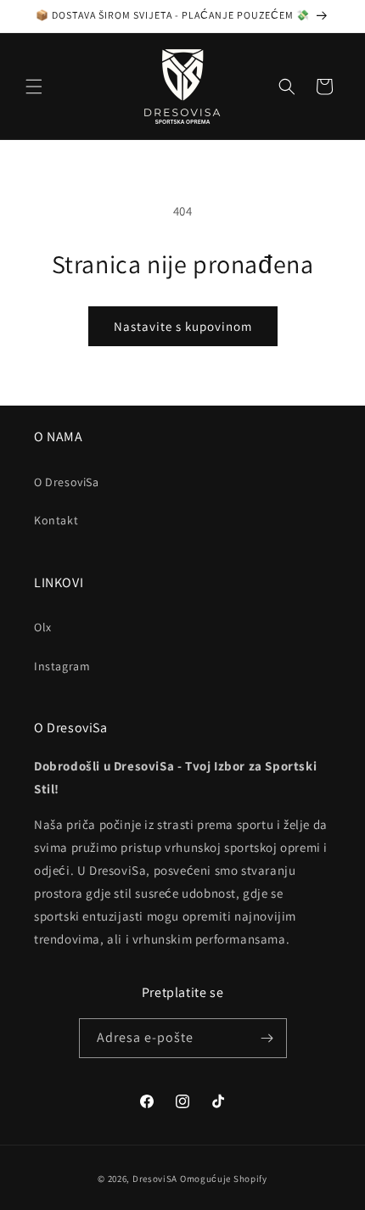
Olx (43, 627)
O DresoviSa (66, 482)
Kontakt (56, 520)
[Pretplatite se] (267, 1038)
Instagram (62, 666)
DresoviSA (154, 1179)
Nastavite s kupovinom (183, 326)
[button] (34, 86)
